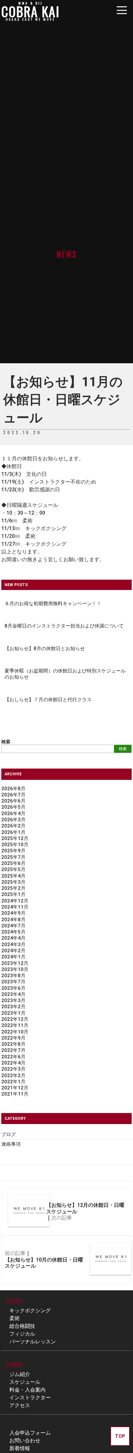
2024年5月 (13, 932)
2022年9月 (13, 1038)
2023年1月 (13, 1013)
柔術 (14, 1318)
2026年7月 (13, 795)
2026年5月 (13, 807)
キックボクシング (30, 1310)
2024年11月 (14, 907)
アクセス (19, 1405)
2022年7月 (13, 1050)
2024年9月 (13, 913)
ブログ (8, 1134)
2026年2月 (13, 826)
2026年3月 (13, 820)
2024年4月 (13, 938)
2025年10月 (14, 844)
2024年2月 (13, 951)
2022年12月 (14, 1019)
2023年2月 (13, 1007)
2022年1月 (13, 1082)
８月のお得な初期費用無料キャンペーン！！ (53, 603)
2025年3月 (13, 882)
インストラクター (30, 1397)
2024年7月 (13, 926)
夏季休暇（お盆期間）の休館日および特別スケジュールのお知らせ (65, 674)
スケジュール (24, 1382)
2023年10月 (14, 969)
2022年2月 (13, 1075)
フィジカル (22, 1334)
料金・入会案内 (27, 1390)
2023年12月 (14, 963)
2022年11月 (14, 1025)
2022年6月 (13, 1057)
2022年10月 (14, 1032)
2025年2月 (13, 888)
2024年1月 (13, 957)
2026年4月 (13, 813)
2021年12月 (14, 1088)
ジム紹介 (19, 1374)
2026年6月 (13, 801)
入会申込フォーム (30, 1433)
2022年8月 (13, 1044)
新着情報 (19, 1448)
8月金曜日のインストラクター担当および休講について (64, 626)
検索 (5, 741)
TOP (120, 1436)
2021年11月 (14, 1094)
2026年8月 (13, 789)
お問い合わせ (24, 1440)
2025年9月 (13, 851)
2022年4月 (13, 1063)
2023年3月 (13, 1000)
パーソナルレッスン (32, 1341)
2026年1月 (13, 832)
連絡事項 (11, 1144)
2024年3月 (13, 944)
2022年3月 (13, 1069)
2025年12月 (14, 838)
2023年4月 (13, 994)
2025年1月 (13, 894)
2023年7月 (13, 982)
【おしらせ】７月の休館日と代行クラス (48, 700)
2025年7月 (13, 857)
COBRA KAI (30, 11)
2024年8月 (13, 920)
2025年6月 (13, 863)
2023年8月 (13, 975)
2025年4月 (13, 876)
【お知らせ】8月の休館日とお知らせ (45, 648)
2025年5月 (13, 869)
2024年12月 (14, 901)
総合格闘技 (22, 1326)
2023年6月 (13, 988)
